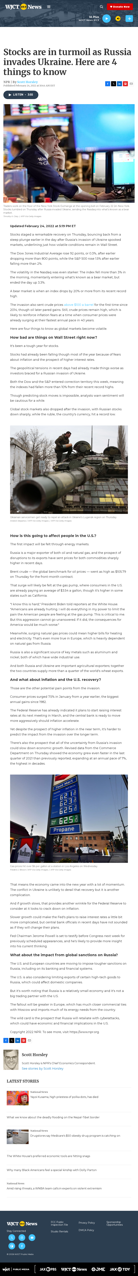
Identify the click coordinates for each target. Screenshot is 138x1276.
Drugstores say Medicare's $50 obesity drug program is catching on (75, 1135)
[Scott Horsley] (11, 1060)
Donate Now (121, 6)
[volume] (117, 18)
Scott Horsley (27, 82)
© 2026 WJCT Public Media (20, 1254)
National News (39, 1092)
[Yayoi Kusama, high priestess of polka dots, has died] (18, 1098)
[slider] (113, 18)
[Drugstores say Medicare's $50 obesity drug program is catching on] (18, 1137)
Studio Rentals (59, 1231)
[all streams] (129, 18)
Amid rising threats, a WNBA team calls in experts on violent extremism (54, 1188)
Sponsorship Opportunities (115, 1223)
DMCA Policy (86, 1230)
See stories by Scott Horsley (42, 1068)
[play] (106, 19)
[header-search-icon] (101, 6)
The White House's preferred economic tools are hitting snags (48, 1156)
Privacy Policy (87, 1223)
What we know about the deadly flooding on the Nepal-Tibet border (53, 1117)
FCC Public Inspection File (59, 1223)
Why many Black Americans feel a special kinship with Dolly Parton (52, 1170)
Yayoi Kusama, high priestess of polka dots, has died (64, 1097)
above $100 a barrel (79, 305)
